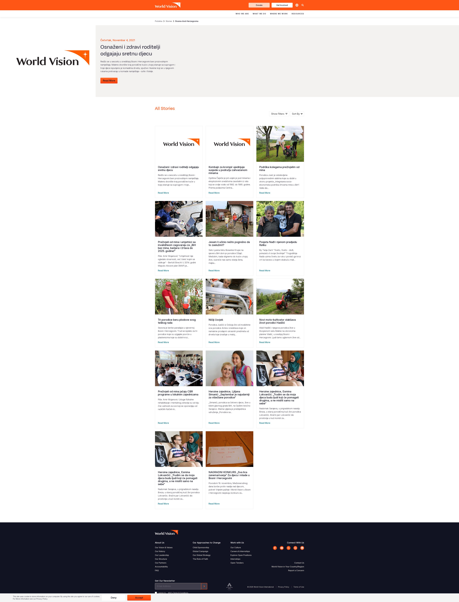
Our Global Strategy (201, 555)
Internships (235, 559)
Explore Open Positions (240, 555)
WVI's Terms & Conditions (178, 593)
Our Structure (161, 559)
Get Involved (282, 5)
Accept (139, 597)
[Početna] (165, 5)
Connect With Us (295, 542)
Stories (169, 21)
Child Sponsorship (201, 547)
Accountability (161, 566)
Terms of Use (298, 587)
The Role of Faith (200, 559)
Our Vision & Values (163, 547)
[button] (302, 5)
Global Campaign (200, 551)
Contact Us (299, 563)
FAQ (157, 570)
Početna (158, 21)
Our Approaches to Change (207, 542)
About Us (159, 542)
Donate (259, 5)
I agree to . (173, 593)
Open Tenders (236, 563)
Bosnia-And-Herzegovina (186, 21)
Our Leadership (162, 555)
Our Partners (160, 563)
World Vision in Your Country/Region (287, 566)
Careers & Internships (240, 551)
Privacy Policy (283, 587)
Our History (160, 551)
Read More (109, 80)
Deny (114, 597)
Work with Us (237, 542)
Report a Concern (296, 570)
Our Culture (235, 547)
